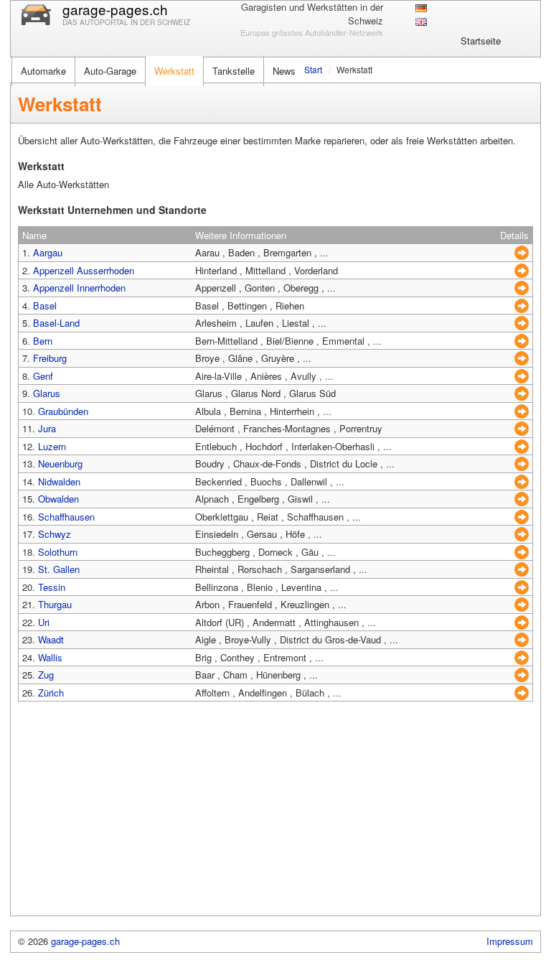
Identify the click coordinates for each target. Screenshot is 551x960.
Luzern (52, 446)
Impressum (509, 941)
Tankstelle (233, 71)
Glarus (46, 393)
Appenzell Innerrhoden (79, 287)
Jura (47, 428)
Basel (45, 305)
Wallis (50, 657)
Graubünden (63, 411)
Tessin (51, 587)
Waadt (51, 639)
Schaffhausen (66, 516)
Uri (44, 622)
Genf (43, 376)
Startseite (481, 40)
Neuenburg (60, 463)
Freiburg (50, 358)
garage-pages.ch (85, 941)
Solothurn (57, 552)
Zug (46, 674)
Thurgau (55, 604)
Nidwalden (59, 481)
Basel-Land (56, 323)
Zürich (51, 692)
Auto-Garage (110, 71)
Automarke (43, 71)
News (284, 71)
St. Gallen (59, 569)
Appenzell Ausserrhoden (83, 270)
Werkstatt (174, 71)
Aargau (47, 252)
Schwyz (54, 534)
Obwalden (58, 498)
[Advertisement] (275, 814)
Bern (42, 341)
